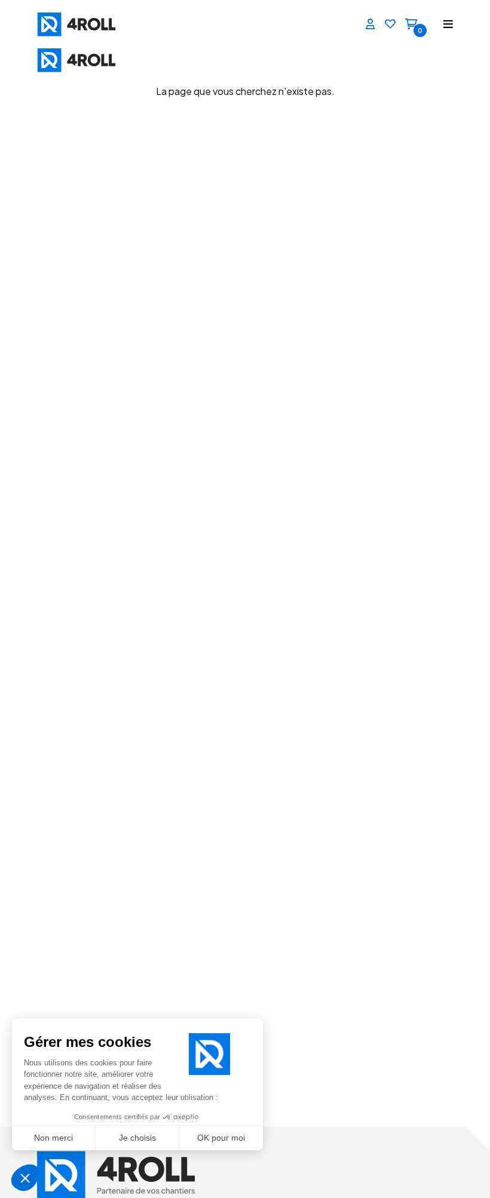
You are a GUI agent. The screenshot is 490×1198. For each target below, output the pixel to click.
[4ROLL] (65, 24)
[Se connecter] (370, 24)
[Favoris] (390, 24)
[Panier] (411, 24)
